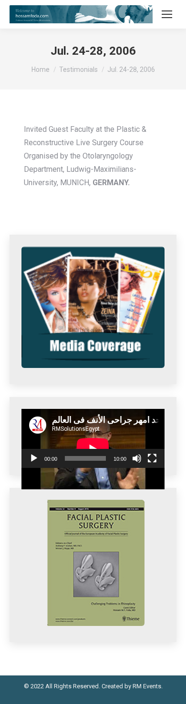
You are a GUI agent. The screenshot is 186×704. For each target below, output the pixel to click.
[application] (93, 438)
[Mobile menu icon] (166, 14)
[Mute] (137, 458)
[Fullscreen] (152, 458)
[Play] (34, 458)
